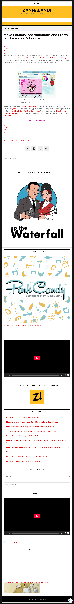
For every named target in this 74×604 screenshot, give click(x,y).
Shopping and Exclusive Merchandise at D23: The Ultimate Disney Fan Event (31, 431)
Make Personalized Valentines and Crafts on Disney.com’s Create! (36, 36)
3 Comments (28, 42)
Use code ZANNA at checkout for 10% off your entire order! (23, 325)
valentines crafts (23, 140)
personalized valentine (11, 140)
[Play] (6, 375)
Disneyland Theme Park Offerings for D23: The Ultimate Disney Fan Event (30, 427)
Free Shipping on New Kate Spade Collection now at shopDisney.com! (27, 582)
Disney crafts (27, 139)
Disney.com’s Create (29, 106)
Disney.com (65, 58)
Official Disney (25, 137)
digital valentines (17, 139)
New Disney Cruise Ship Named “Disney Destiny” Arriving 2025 (26, 456)
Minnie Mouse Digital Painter (49, 58)
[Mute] (65, 375)
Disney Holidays (15, 137)
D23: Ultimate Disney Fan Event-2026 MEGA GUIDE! (23, 417)
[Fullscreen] (68, 375)
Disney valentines (36, 139)
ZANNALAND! (37, 10)
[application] (37, 358)
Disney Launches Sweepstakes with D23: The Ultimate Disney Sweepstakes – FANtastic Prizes (37, 447)
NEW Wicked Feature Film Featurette (18, 452)
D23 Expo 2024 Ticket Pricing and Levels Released (23, 461)
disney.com (45, 139)
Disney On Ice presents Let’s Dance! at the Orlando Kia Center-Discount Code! (32, 422)
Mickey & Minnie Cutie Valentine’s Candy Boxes (24, 111)
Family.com (12, 109)
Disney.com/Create (24, 58)
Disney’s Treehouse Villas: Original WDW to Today (22, 436)
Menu (38, 4)
